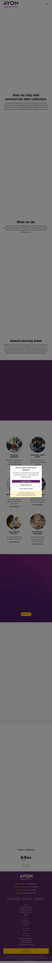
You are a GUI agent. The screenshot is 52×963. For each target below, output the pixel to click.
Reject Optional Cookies (26, 488)
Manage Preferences (26, 485)
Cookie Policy (24, 495)
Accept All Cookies (26, 481)
